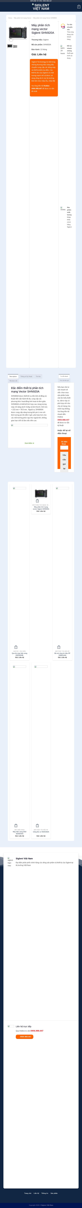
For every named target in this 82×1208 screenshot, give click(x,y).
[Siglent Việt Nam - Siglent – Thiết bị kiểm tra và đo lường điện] (41, 6)
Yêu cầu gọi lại (64, 462)
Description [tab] (13, 376)
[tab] (64, 376)
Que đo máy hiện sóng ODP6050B (19, 654)
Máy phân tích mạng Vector (22, 18)
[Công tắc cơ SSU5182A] (40, 745)
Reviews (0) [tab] (13, 381)
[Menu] (3, 6)
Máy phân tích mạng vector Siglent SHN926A (41, 508)
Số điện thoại (64, 443)
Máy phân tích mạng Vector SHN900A (45, 18)
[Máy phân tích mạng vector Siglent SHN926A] (40, 493)
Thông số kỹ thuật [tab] (26, 376)
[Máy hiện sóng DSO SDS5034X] (19, 745)
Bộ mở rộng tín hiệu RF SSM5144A (62, 654)
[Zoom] (11, 40)
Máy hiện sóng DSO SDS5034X (19, 833)
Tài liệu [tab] (38, 376)
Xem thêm (28, 443)
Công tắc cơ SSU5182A (41, 832)
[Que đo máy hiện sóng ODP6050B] (19, 566)
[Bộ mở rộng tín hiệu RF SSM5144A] (62, 566)
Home (10, 18)
